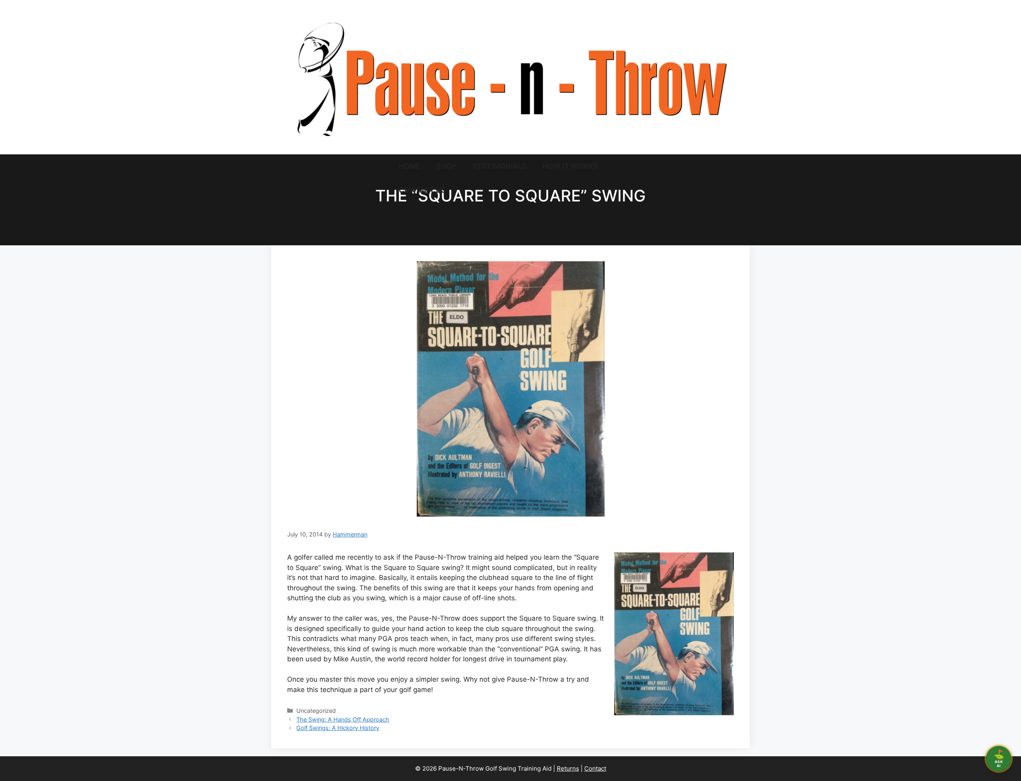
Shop (446, 166)
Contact (595, 768)
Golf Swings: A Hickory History (337, 727)
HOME (409, 166)
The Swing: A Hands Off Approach (342, 719)
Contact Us (422, 190)
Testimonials (499, 166)
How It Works (570, 166)
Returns (568, 768)
